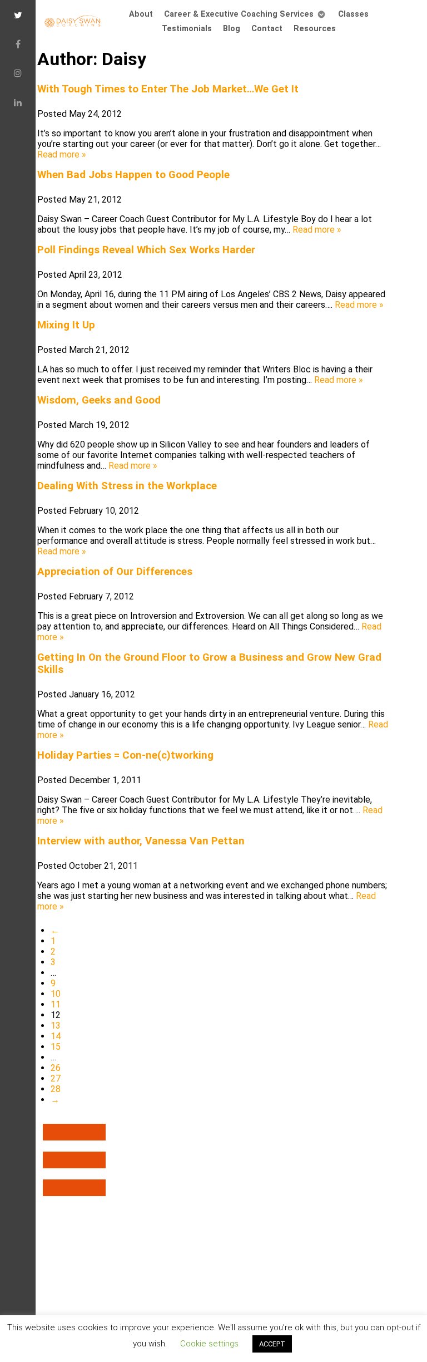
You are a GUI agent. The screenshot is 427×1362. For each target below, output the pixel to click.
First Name (50, 423)
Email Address (58, 383)
